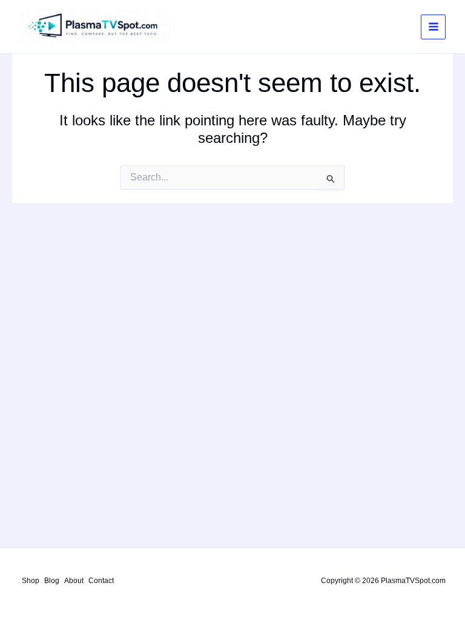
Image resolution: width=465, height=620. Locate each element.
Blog (51, 580)
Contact (101, 580)
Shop (30, 580)
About (74, 580)
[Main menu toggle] (433, 27)
